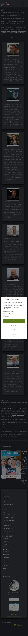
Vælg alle (14, 321)
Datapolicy (16, 336)
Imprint (11, 336)
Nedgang (14, 325)
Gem (14, 330)
